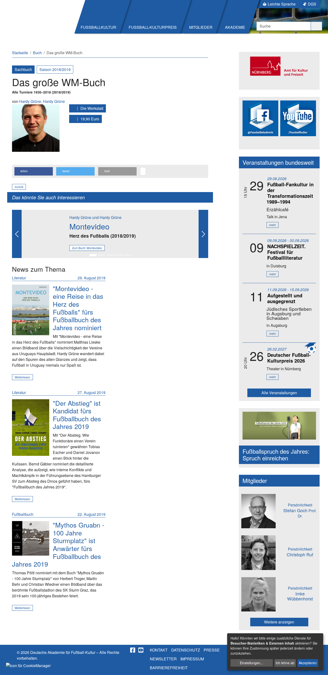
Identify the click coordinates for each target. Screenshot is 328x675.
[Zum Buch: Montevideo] (30, 310)
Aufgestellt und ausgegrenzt (284, 298)
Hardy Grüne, (31, 101)
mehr (272, 225)
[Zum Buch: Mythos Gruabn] (30, 538)
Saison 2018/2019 (55, 69)
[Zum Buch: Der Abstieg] (30, 427)
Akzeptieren (308, 662)
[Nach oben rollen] (320, 667)
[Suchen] (316, 26)
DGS (312, 4)
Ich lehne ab (285, 662)
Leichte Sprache (282, 4)
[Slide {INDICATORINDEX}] (93, 255)
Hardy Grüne (54, 101)
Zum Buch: (87, 248)
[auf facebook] (133, 650)
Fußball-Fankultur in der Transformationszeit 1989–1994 (290, 193)
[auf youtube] (141, 650)
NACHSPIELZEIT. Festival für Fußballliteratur (286, 252)
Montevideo (89, 226)
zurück (19, 187)
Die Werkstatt (91, 108)
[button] (33, 171)
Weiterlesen (22, 377)
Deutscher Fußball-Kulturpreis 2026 (289, 357)
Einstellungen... (251, 662)
